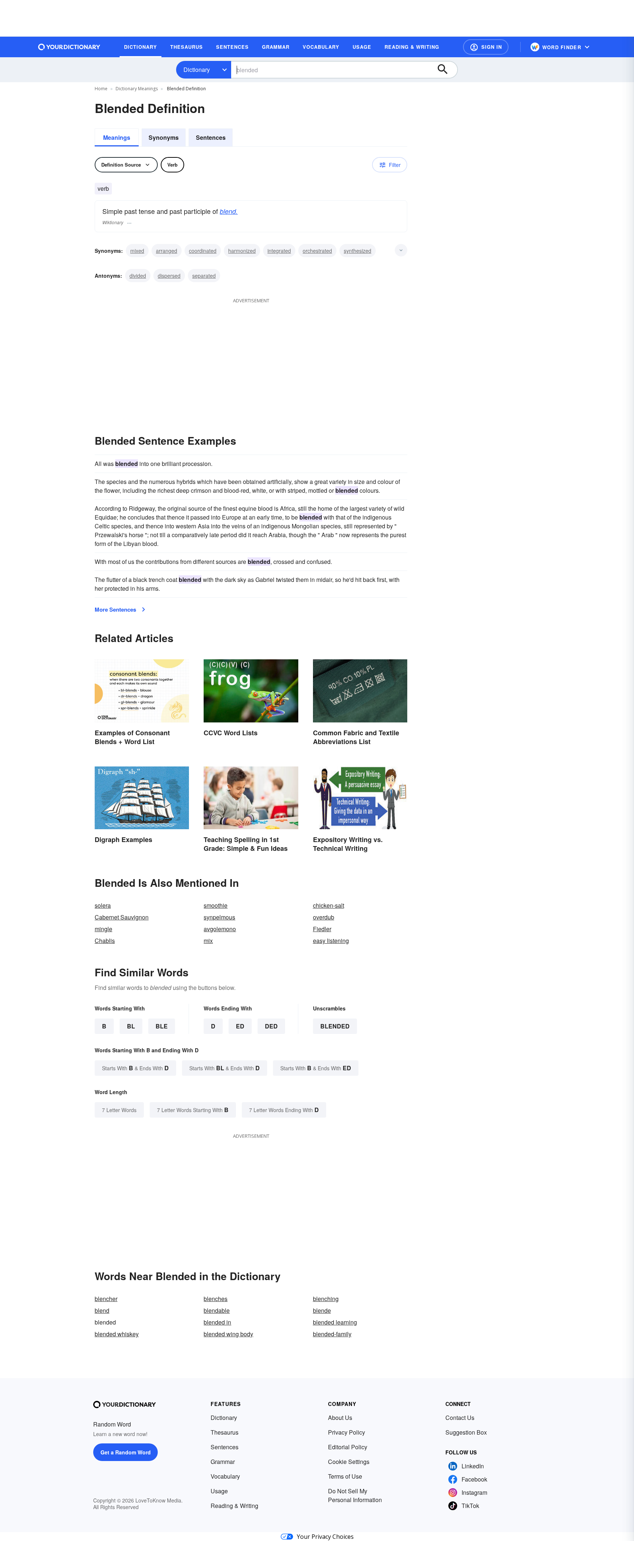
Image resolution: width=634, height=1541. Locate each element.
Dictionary (196, 69)
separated (204, 275)
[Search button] (446, 70)
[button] (486, 47)
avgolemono (220, 929)
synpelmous (219, 917)
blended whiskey (117, 1334)
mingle (103, 929)
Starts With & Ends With (135, 1068)
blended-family (332, 1334)
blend (102, 1310)
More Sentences (115, 609)
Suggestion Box (466, 1432)
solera (103, 905)
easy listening (331, 940)
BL (131, 1026)
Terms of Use (345, 1476)
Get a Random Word (126, 1452)
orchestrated (317, 250)
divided (138, 275)
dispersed (169, 275)
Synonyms (164, 137)
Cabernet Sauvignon (122, 917)
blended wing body (228, 1334)
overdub (323, 917)
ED (240, 1026)
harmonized (242, 250)
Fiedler (322, 929)
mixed (137, 250)
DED (271, 1026)
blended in (217, 1322)
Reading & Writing (234, 1505)
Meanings (116, 137)
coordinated (202, 250)
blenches (215, 1298)
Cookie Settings (348, 1461)
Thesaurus (224, 1432)
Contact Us (459, 1417)
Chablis (105, 940)
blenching (326, 1298)
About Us (340, 1417)
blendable (217, 1310)
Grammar (223, 1461)
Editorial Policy (347, 1447)
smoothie (215, 905)
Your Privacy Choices (325, 1537)
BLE (162, 1026)
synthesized (357, 250)
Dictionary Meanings (137, 88)
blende (322, 1310)
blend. (229, 211)
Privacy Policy (346, 1432)
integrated (279, 250)
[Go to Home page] (69, 47)
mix (208, 940)
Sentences (211, 137)
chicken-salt (328, 905)
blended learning (335, 1322)
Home (101, 88)
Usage (219, 1491)
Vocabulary (225, 1476)
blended (335, 1026)
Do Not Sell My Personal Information (355, 1495)
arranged (166, 250)
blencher (106, 1298)
